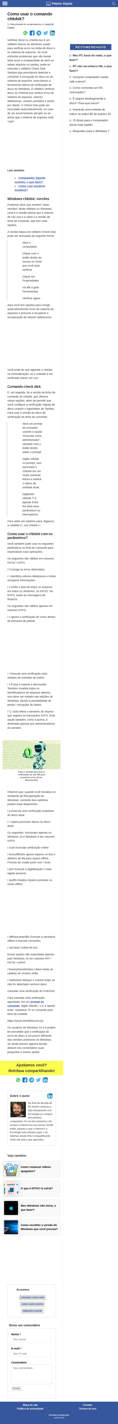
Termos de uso (87, 1409)
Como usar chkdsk (32, 1304)
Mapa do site (30, 1405)
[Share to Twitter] (45, 33)
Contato (87, 1405)
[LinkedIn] (49, 1096)
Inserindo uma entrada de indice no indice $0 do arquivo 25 (90, 112)
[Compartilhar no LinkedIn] (52, 33)
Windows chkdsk (32, 1311)
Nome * (16, 1334)
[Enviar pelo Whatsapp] (25, 33)
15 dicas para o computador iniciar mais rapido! (88, 122)
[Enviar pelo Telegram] (38, 33)
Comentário (19, 1362)
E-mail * (16, 1348)
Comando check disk (32, 1297)
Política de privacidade (30, 1409)
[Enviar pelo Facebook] (32, 33)
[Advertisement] (31, 145)
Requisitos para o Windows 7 (91, 131)
